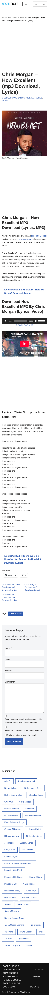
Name (8, 648)
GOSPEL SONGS (16, 17)
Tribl (40, 932)
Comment (10, 682)
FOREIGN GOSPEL (12, 980)
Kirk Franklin (27, 849)
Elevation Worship (33, 815)
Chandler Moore (36, 795)
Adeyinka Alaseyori (26, 781)
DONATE (34, 987)
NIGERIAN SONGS (34, 98)
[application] (24, 321)
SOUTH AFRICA (10, 976)
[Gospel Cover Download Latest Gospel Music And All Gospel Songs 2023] (10, 4)
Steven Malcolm (11, 911)
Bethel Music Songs (33, 788)
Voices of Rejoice (12, 945)
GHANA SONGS (10, 973)
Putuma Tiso (10, 897)
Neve (4, 992)
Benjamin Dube (11, 788)
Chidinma (8, 802)
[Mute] (35, 321)
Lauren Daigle (10, 856)
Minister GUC (10, 884)
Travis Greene (26, 932)
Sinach (7, 904)
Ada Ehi (7, 781)
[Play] (5, 321)
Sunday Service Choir (14, 918)
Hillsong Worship (11, 836)
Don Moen (29, 808)
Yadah (29, 945)
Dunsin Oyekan (11, 815)
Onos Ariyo (31, 891)
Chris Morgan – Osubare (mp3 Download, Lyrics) (32, 587)
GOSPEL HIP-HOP (11, 983)
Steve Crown (22, 904)
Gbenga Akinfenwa (12, 829)
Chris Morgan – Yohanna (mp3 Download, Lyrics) (9, 597)
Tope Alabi (8, 932)
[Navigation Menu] (25, 4)
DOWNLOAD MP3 (24, 325)
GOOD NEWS (9, 987)
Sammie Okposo (29, 897)
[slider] (42, 320)
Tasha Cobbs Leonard (14, 925)
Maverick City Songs (13, 877)
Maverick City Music (13, 870)
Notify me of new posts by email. (21, 735)
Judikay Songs (26, 843)
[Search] (44, 4)
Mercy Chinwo (35, 877)
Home (4, 17)
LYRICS (21, 98)
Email (8, 659)
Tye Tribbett (23, 938)
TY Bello (8, 938)
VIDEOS (36, 976)
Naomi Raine (29, 884)
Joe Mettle (9, 843)
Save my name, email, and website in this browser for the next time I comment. (23, 721)
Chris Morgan (16, 613)
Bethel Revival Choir (13, 795)
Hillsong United (34, 829)
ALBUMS (39, 969)
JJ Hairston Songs (34, 836)
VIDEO (5, 101)
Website (8, 670)
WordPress (25, 992)
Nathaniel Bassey (12, 891)
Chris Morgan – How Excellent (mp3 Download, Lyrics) (11, 587)
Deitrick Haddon (11, 808)
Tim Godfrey (35, 925)
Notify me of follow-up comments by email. (24, 730)
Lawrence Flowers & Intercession (19, 863)
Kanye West (9, 849)
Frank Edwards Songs (14, 822)
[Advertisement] (24, 46)
